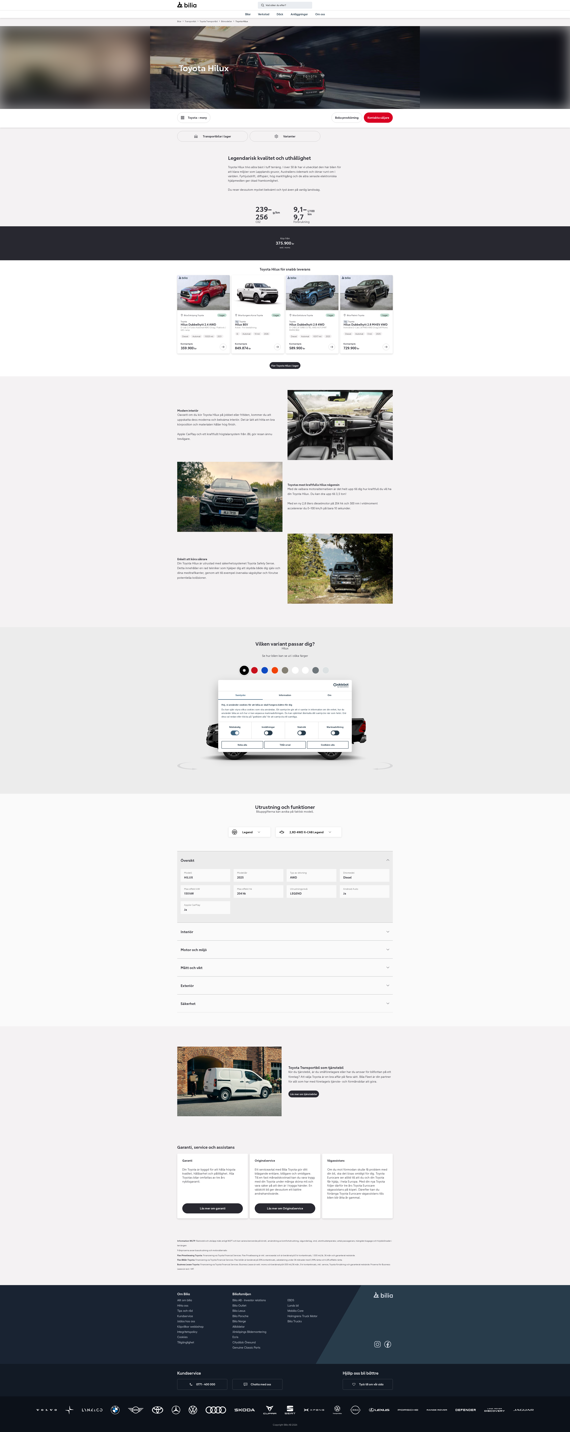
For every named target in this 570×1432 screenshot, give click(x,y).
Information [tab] (285, 695)
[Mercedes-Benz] (176, 1410)
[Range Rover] (437, 1410)
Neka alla (242, 745)
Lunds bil (293, 1305)
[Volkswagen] (193, 1410)
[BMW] (115, 1410)
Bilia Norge (239, 1321)
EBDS (291, 1300)
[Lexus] (379, 1410)
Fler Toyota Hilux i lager (285, 365)
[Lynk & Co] (92, 1410)
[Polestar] (69, 1410)
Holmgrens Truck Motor (303, 1316)
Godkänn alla (328, 745)
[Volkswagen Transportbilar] (337, 1410)
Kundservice (185, 1316)
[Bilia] (186, 5)
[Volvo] (46, 1410)
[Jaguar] (523, 1410)
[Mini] (136, 1410)
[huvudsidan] (383, 1295)
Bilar (179, 21)
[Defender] (466, 1410)
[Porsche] (408, 1410)
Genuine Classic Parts (246, 1347)
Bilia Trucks (295, 1321)
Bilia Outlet (239, 1305)
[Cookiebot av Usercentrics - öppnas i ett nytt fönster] (336, 685)
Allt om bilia (184, 1300)
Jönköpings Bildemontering (249, 1331)
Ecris (235, 1337)
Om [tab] (329, 695)
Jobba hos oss (186, 1321)
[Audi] (216, 1410)
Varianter (289, 136)
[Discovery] (494, 1410)
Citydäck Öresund (244, 1342)
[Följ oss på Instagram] (377, 1344)
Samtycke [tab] (240, 695)
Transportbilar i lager (217, 136)
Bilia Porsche (240, 1316)
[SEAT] (290, 1410)
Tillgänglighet (185, 1342)
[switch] (268, 733)
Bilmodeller (226, 21)
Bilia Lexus (238, 1310)
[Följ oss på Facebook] (388, 1344)
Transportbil (190, 21)
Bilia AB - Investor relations (249, 1300)
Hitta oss (182, 1305)
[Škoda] (245, 1410)
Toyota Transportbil (209, 21)
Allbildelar (238, 1326)
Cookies (182, 1337)
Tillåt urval (285, 745)
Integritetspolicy (187, 1331)
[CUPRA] (269, 1410)
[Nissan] (355, 1410)
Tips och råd (185, 1310)
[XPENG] (314, 1410)
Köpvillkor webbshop (190, 1326)
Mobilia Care (296, 1310)
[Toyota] (157, 1410)
